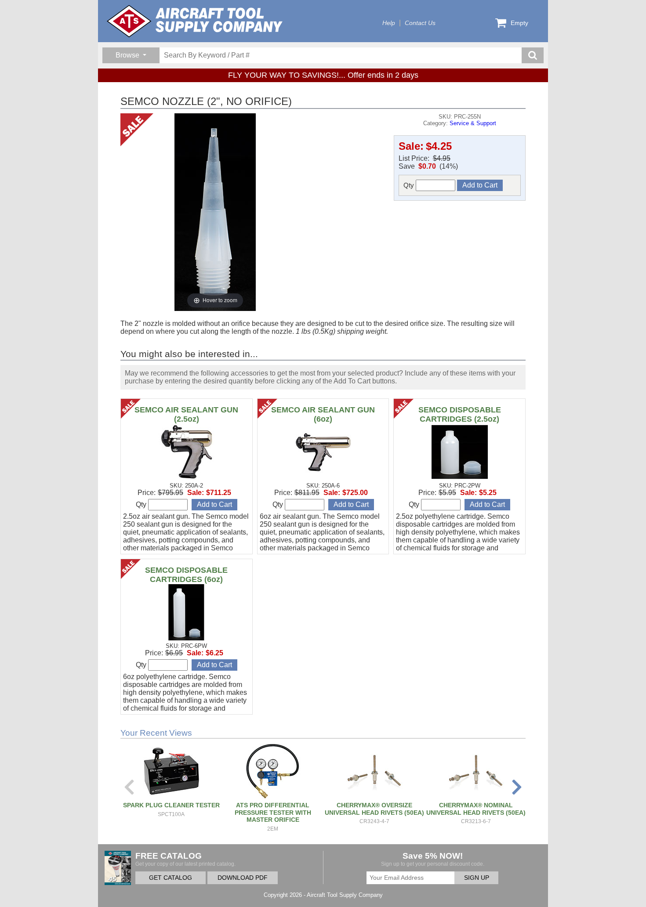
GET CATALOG (170, 877)
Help (388, 23)
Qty (409, 185)
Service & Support (473, 123)
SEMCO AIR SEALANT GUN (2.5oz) (186, 414)
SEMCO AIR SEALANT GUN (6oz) (323, 414)
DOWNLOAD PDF (243, 877)
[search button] (533, 55)
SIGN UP (476, 877)
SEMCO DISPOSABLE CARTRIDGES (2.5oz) (459, 414)
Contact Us (420, 23)
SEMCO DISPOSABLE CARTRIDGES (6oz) (186, 575)
